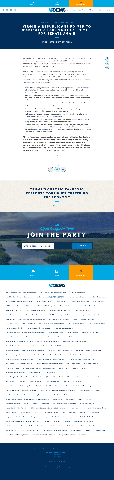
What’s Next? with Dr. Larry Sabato (17, 434)
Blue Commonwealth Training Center (38, 328)
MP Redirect (70, 399)
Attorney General (93, 315)
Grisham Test (10, 381)
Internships (38, 386)
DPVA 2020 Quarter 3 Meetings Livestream (19, 359)
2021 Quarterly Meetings (45, 301)
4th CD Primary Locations (14, 315)
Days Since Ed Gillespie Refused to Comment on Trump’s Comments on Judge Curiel (32, 341)
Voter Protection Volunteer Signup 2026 (54, 430)
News (73, 10)
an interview (85, 127)
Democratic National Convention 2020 (88, 350)
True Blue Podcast (58, 417)
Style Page (72, 412)
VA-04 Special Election (87, 417)
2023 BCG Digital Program (80, 301)
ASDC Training (79, 315)
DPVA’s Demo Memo (12, 368)
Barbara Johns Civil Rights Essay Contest (32, 319)
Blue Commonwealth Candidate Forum (51, 323)
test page (9, 417)
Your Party (65, 10)
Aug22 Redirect (10, 319)
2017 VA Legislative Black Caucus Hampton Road (21, 292)
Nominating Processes (13, 403)
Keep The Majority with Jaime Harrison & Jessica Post (58, 390)
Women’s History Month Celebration (43, 434)
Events (84, 368)
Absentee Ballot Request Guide (36, 315)
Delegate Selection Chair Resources (17, 346)
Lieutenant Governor (85, 390)
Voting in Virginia (76, 430)
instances (35, 103)
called (77, 95)
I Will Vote (66, 381)
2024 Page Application (89, 306)
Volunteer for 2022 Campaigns (83, 421)
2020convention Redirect (78, 297)
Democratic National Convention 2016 (60, 350)
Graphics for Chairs (93, 377)
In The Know (77, 381)
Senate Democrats (76, 408)
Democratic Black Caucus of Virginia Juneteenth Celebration (25, 350)
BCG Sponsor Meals (28, 323)
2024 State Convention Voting (36, 310)
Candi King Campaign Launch (64, 328)
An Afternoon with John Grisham (60, 315)
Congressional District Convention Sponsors (40, 337)
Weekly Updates (99, 430)
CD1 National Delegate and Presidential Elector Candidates (25, 332)
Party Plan (45, 403)
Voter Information (11, 430)
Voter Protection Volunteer (86, 10)
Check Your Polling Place (90, 332)
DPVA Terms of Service (91, 363)
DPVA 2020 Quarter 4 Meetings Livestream (51, 359)
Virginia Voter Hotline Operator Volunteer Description (22, 421)
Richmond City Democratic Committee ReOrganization (48, 408)
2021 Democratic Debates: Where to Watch (19, 301)
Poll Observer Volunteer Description (64, 403)
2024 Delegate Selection (32, 306)
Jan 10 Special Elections (53, 386)
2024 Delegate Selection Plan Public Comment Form (61, 306)
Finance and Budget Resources (15, 372)
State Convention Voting (50, 412)
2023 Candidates (98, 301)
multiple (29, 103)
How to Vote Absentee (52, 381)
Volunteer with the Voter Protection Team (63, 426)
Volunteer (101, 10)
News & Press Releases (64, 23)
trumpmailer (72, 417)
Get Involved (51, 372)
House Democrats (35, 381)
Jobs (66, 386)
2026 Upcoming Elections (82, 310)
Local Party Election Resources (40, 395)
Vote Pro (82, 426)
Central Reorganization (55, 332)
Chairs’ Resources (72, 332)
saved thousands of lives (53, 116)
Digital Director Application (74, 355)
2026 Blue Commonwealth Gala (60, 310)
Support (82, 412)
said (30, 106)
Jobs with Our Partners (79, 386)
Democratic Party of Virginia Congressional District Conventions (26, 355)
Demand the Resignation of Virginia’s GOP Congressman (51, 346)
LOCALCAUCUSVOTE (61, 395)
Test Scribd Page (21, 417)
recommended (39, 129)
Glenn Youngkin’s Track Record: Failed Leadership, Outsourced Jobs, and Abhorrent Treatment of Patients (39, 377)
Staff (36, 412)
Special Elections (11, 412)
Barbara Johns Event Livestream (59, 319)
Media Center (57, 399)
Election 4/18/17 (64, 368)
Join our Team (94, 386)
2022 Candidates (62, 301)
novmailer (35, 403)
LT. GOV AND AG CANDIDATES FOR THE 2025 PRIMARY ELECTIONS (27, 399)
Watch (88, 430)
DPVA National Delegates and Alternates (50, 363)
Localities (75, 395)
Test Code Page (94, 412)
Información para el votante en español (18, 386)
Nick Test (88, 399)
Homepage (21, 381)
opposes (30, 109)
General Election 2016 (36, 372)
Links (98, 390)
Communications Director (14, 337)
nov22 (26, 403)
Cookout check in (74, 337)
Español (75, 368)
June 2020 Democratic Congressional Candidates (21, 390)
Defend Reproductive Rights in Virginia (75, 341)
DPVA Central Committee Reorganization (82, 359)
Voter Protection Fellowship (29, 430)
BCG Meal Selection (12, 323)
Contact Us (61, 337)
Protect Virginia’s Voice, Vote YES (16, 408)
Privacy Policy (52, 461)
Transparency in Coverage (39, 417)
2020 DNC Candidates (77, 292)
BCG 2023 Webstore (87, 319)
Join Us (82, 245)
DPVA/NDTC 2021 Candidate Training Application (39, 368)
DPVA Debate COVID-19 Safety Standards (19, 363)
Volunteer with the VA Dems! (37, 426)
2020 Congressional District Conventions (53, 292)
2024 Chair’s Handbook (13, 306)
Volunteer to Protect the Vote (15, 426)
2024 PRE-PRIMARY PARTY (14, 310)
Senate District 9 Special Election (96, 408)
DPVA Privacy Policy (73, 363)
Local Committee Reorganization (16, 395)
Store (63, 412)
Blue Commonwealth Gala (76, 323)
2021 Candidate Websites (98, 297)
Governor (80, 377)
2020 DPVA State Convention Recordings (19, 297)
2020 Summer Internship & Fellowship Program (51, 297)
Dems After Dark (55, 355)
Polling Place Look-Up (87, 403)
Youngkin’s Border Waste (67, 434)
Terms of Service (61, 461)
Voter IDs (92, 426)
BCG (75, 319)
